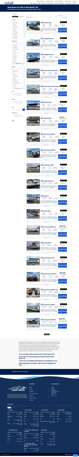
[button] (28, 25)
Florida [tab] (13, 407)
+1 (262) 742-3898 (19, 434)
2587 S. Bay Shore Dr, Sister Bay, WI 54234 (33, 413)
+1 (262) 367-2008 (52, 414)
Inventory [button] (35, 3)
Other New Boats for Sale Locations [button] (20, 371)
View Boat (60, 31)
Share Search (65, 17)
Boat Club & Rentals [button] (50, 3)
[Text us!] (75, 455)
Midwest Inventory (40, 1)
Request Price (64, 22)
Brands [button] (39, 3)
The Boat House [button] (68, 3)
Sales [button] (30, 387)
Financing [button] (43, 3)
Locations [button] (74, 3)
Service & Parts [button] (62, 3)
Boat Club (53, 389)
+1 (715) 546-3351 (36, 435)
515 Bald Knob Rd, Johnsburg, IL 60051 (16, 413)
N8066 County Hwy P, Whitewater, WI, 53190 (49, 433)
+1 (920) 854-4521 (36, 414)
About (52, 386)
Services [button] (56, 3)
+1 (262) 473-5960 (52, 434)
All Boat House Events (55, 391)
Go (23, 109)
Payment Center (68, 1)
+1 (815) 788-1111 (19, 414)
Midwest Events (54, 392)
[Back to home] (8, 2)
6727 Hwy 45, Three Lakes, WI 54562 (34, 434)
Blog (52, 394)
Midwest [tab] (9, 407)
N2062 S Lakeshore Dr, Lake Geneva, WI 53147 (67, 413)
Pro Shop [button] (31, 400)
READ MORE (52, 61)
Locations (74, 1)
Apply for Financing (59, 1)
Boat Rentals (53, 390)
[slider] (13, 93)
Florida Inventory (50, 1)
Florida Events (53, 393)
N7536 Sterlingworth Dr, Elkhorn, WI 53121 (16, 433)
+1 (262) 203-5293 (69, 414)
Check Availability (63, 28)
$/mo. (63, 118)
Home (31, 3)
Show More (47, 334)
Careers (52, 388)
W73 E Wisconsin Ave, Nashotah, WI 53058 (49, 413)
